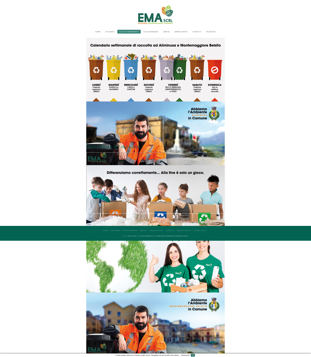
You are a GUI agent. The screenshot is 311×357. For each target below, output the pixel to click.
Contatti (196, 32)
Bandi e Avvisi (181, 32)
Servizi (166, 32)
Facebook (211, 32)
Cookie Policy (200, 230)
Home (97, 32)
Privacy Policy (184, 230)
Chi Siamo (109, 32)
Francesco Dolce (181, 236)
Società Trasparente (129, 32)
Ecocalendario (151, 32)
